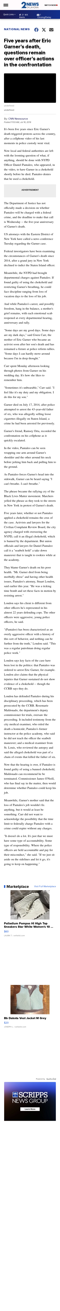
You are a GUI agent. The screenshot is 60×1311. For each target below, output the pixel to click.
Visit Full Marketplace (45, 886)
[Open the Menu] (5, 5)
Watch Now (50, 5)
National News (17, 29)
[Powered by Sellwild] (51, 1079)
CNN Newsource (18, 118)
